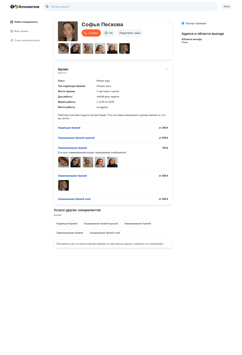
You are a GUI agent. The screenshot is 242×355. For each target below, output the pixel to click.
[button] (91, 33)
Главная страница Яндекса (12, 6)
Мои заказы (21, 31)
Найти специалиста (26, 21)
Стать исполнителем (27, 40)
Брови (58, 215)
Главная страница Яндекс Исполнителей (24, 6)
